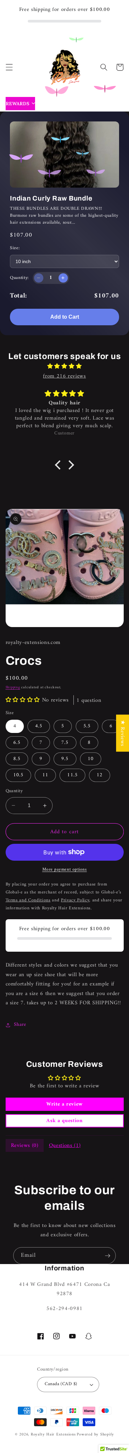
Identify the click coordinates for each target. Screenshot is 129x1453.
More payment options (64, 869)
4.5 (38, 726)
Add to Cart (64, 317)
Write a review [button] (64, 1104)
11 (45, 775)
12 (100, 775)
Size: (15, 248)
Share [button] (20, 1024)
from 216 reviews (64, 376)
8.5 (17, 758)
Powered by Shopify (95, 1434)
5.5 (87, 726)
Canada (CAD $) (61, 1384)
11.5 (72, 775)
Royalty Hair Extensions (53, 1434)
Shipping (13, 687)
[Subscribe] (107, 1255)
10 (91, 758)
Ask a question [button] (64, 1120)
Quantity (14, 791)
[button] (9, 67)
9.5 (64, 758)
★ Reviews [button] (122, 733)
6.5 (17, 742)
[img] (64, 366)
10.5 (18, 775)
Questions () (65, 1145)
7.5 (64, 742)
